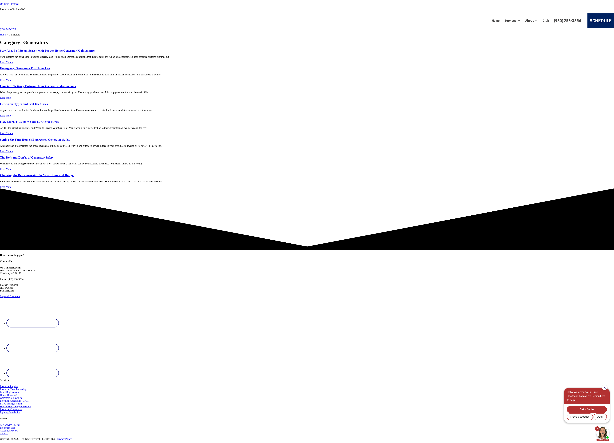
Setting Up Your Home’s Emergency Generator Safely (35, 139)
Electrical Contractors (11, 409)
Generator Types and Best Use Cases (24, 104)
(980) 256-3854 (567, 20)
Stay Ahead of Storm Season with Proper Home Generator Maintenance (47, 50)
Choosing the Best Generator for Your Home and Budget (37, 175)
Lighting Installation (10, 412)
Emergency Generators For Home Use (25, 68)
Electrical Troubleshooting (13, 389)
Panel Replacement (9, 392)
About (529, 20)
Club (546, 20)
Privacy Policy (64, 439)
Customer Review (9, 430)
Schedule (601, 20)
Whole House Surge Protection (15, 406)
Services (510, 20)
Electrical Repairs (9, 386)
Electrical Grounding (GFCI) (14, 400)
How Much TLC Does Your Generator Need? (29, 122)
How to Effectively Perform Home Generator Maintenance (38, 86)
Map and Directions (10, 296)
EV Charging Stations (11, 403)
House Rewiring (8, 395)
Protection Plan (7, 427)
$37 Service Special (10, 425)
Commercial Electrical (11, 397)
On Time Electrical (9, 4)
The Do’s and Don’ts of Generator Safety (27, 157)
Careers (4, 433)
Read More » (6, 62)
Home (496, 20)
